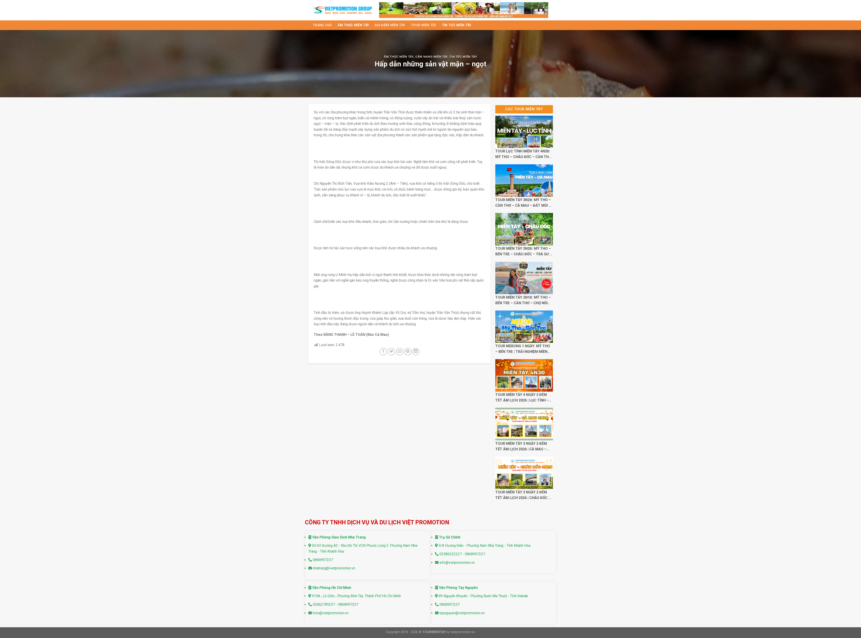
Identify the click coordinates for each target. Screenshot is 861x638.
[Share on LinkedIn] (416, 351)
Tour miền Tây (423, 25)
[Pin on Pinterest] (407, 351)
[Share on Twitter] (391, 351)
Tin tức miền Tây (456, 25)
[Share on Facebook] (383, 351)
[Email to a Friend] (399, 351)
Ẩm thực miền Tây (353, 25)
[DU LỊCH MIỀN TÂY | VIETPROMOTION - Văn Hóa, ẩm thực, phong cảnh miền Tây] (342, 10)
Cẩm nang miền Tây (431, 56)
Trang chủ (322, 25)
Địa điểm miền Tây (390, 25)
